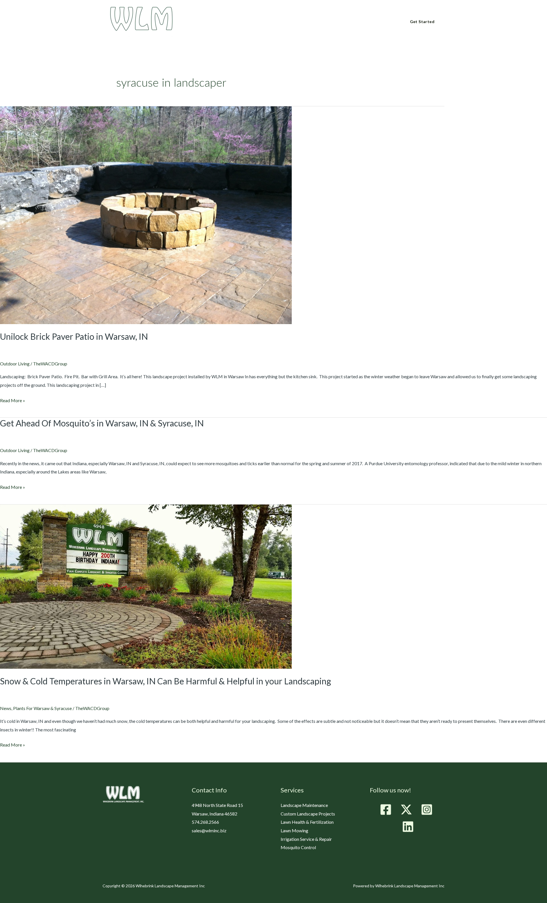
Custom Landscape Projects (308, 813)
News (5, 708)
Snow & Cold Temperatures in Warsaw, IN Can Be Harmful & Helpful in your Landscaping (165, 681)
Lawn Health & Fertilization (307, 822)
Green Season (247, 22)
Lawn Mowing (294, 830)
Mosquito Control (298, 847)
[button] (222, 21)
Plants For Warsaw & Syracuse (42, 708)
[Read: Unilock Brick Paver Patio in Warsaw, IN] (146, 214)
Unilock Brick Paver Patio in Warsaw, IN (74, 336)
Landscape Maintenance (304, 805)
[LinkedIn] (408, 826)
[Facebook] (385, 809)
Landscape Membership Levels (305, 22)
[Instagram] (426, 809)
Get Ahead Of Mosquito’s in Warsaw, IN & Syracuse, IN (102, 423)
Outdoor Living (15, 363)
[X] (406, 809)
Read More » (12, 399)
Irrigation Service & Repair (306, 839)
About (213, 22)
